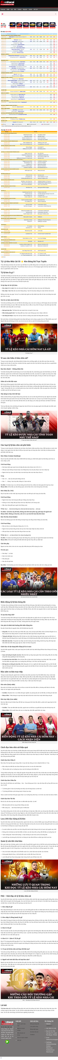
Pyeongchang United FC (14, 57)
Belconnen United (42, 164)
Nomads (30, 241)
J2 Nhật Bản (3, 90)
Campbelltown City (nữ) (43, 144)
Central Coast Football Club (44, 233)
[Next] (56, 25)
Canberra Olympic (28, 167)
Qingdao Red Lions (21, 86)
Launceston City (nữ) (43, 212)
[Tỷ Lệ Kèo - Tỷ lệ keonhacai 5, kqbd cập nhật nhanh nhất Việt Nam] (7, 3)
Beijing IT (21, 83)
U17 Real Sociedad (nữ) (26, 255)
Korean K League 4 (5, 54)
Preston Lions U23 (42, 192)
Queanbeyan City (28, 162)
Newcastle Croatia (27, 217)
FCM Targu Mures (13, 69)
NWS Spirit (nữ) (28, 170)
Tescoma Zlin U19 (15, 97)
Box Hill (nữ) (41, 153)
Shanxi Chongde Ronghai (12, 80)
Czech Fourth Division (6, 38)
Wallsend (40, 217)
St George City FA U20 (22, 114)
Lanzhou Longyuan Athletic (23, 80)
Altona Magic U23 (28, 195)
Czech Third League (5, 108)
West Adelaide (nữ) (27, 142)
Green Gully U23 (28, 197)
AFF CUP (36, 9)
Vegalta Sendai (22, 91)
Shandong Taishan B (21, 85)
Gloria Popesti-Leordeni (14, 61)
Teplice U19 (21, 97)
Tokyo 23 (15, 74)
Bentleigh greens (42, 148)
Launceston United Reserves (44, 206)
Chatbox (19, 9)
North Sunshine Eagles (27, 200)
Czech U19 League (5, 93)
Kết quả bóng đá (34, 1024)
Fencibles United (41, 134)
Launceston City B (42, 204)
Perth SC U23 (29, 175)
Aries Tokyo (20, 74)
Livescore (3, 9)
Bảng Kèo (25, 9)
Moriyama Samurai (15, 75)
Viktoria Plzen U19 (14, 99)
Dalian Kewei (21, 78)
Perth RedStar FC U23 (43, 176)
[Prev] (9, 25)
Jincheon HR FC (23, 57)
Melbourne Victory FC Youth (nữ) (24, 158)
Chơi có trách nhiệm (22, 1037)
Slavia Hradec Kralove (20, 47)
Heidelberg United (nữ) (43, 155)
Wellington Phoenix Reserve (44, 220)
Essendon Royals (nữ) (27, 155)
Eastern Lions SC (20, 106)
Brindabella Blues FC (42, 167)
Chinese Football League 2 (7, 77)
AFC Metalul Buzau (20, 68)
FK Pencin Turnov (20, 52)
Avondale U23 (41, 195)
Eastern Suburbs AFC (27, 138)
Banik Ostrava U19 (14, 96)
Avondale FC (41, 147)
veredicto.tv (49, 1025)
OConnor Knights (42, 162)
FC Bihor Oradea (21, 64)
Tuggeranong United (27, 161)
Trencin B (14, 122)
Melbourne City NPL (27, 148)
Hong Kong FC (24, 102)
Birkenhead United (28, 134)
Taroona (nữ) (29, 212)
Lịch (12, 9)
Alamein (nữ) (41, 158)
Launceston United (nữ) (43, 210)
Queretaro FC (29, 227)
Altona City (14, 106)
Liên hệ (19, 1040)
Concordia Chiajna (12, 66)
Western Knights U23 (43, 178)
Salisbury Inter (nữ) (42, 142)
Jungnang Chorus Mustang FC (14, 55)
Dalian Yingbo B (16, 83)
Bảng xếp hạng (34, 1029)
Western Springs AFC (27, 139)
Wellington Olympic (42, 221)
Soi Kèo (30, 9)
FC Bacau (22, 71)
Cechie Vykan (13, 47)
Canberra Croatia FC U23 (26, 246)
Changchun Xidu (15, 78)
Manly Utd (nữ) (41, 170)
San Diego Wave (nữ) (27, 250)
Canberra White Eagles (27, 166)
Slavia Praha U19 (21, 99)
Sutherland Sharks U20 (13, 114)
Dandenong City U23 (27, 192)
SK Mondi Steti (16, 43)
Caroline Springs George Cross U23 (46, 193)
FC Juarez (29, 226)
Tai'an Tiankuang (14, 82)
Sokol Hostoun (20, 41)
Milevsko (22, 49)
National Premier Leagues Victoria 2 (9, 117)
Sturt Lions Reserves (42, 184)
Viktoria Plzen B (21, 111)
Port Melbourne (28, 201)
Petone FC (29, 221)
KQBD (8, 9)
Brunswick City (41, 200)
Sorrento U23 (41, 175)
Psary (21, 43)
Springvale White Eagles (43, 187)
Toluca (39, 227)
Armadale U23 (28, 176)
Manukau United (28, 136)
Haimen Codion (14, 85)
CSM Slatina (14, 68)
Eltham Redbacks (42, 201)
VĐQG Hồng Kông (5, 100)
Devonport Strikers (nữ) (43, 214)
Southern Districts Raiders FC (20, 36)
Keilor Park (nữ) (28, 153)
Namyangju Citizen (23, 55)
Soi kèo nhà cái (34, 1032)
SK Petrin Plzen (14, 44)
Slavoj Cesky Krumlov (16, 49)
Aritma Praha (20, 109)
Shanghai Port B (14, 86)
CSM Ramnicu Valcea (16, 71)
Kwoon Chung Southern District (15, 102)
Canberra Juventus (42, 161)
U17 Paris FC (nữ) (42, 253)
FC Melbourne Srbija (14, 119)
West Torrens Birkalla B (26, 184)
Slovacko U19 (21, 96)
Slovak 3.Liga (4, 120)
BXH (15, 9)
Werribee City (29, 187)
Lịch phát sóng (34, 1026)
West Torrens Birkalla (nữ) (26, 144)
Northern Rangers (28, 206)
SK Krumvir (16, 39)
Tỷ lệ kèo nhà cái (5, 1008)
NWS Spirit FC (12, 36)
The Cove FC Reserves (27, 183)
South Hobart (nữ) (27, 214)
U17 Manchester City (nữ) (44, 255)
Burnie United (29, 204)
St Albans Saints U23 (43, 197)
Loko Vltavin (15, 109)
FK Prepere (14, 52)
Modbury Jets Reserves (26, 181)
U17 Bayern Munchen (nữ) (26, 253)
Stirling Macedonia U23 (26, 178)
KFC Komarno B (20, 122)
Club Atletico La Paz (27, 238)
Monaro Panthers (42, 166)
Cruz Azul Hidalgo (42, 238)
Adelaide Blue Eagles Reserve (44, 183)
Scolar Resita (22, 61)
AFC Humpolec (20, 46)
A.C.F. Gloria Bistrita (21, 69)
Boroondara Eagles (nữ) (43, 156)
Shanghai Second (21, 82)
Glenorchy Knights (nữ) (26, 210)
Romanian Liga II (4, 60)
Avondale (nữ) (28, 156)
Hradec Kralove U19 (14, 94)
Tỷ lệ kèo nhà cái (6, 1027)
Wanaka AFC (41, 241)
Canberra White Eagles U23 (25, 244)
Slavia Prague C (14, 111)
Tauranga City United (43, 139)
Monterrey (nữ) (28, 230)
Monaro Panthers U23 (43, 244)
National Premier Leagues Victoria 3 (9, 105)
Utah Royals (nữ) (42, 250)
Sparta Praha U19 (22, 94)
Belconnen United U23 (43, 246)
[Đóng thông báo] (55, 14)
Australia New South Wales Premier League (10, 35)
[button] (57, 2)
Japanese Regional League (7, 72)
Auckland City (29, 233)
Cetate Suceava (21, 63)
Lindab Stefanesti (14, 63)
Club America (41, 226)
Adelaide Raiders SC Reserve (44, 181)
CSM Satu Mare (14, 64)
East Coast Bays (41, 138)
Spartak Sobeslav (21, 44)
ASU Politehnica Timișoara (21, 66)
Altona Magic (29, 147)
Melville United (41, 136)
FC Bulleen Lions (22, 119)
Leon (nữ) (40, 230)
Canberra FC (29, 164)
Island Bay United (28, 220)
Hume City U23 (28, 193)
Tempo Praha (14, 41)
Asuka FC (21, 75)
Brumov (20, 39)
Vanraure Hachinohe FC (14, 91)
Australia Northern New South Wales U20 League (12, 113)
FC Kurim (14, 46)
